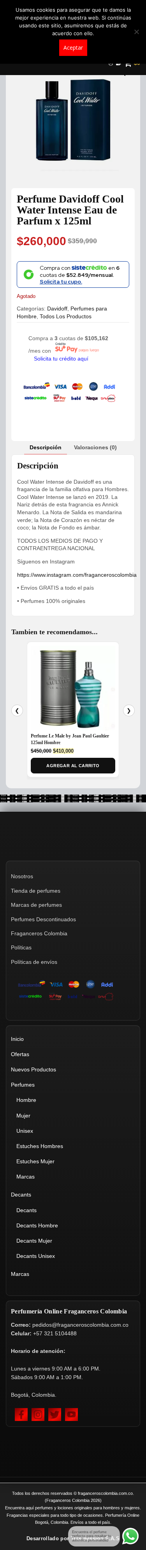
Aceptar (73, 47)
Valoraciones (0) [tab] (95, 447)
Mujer (23, 1115)
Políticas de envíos (34, 962)
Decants (21, 1194)
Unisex (24, 1131)
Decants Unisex (35, 1256)
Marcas (25, 1176)
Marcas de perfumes (36, 905)
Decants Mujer (34, 1241)
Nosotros (22, 876)
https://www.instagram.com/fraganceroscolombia (77, 575)
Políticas (21, 947)
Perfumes (23, 1085)
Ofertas (20, 1054)
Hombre (26, 1100)
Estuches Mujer (35, 1161)
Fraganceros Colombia (39, 933)
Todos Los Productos (65, 316)
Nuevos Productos (33, 1069)
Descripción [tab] (46, 447)
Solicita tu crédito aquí (61, 358)
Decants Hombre (37, 1225)
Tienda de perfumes (35, 891)
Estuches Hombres (39, 1146)
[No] (136, 32)
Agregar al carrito (72, 765)
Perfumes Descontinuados (43, 919)
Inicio (17, 1039)
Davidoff (57, 308)
